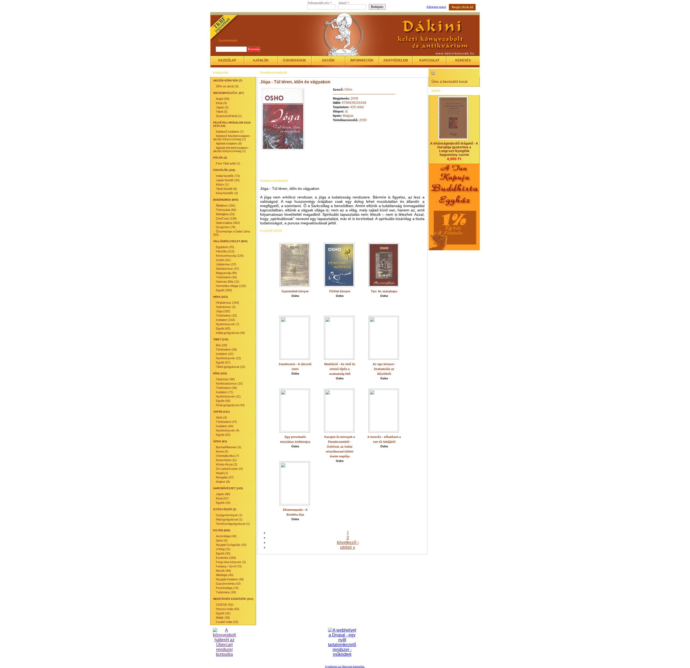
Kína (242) (220, 373)
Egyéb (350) (224, 290)
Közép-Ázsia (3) (226, 464)
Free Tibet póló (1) (228, 163)
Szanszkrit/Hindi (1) (229, 116)
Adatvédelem (395, 60)
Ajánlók (261, 60)
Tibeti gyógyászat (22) (230, 366)
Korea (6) (222, 451)
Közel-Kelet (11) (226, 460)
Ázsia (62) (220, 441)
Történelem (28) (226, 349)
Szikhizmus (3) (226, 307)
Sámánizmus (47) (227, 268)
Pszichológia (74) (227, 588)
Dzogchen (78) (226, 227)
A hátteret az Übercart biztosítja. (345, 666)
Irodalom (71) (224, 392)
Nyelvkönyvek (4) (227, 430)
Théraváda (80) (226, 209)
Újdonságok (294, 60)
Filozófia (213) (225, 251)
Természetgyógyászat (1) (233, 523)
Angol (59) (222, 98)
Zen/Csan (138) (226, 218)
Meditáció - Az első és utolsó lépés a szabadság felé (339, 368)
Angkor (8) (223, 481)
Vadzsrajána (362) (228, 222)
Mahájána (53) (225, 214)
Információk (362, 60)
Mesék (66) (223, 570)
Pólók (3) (220, 157)
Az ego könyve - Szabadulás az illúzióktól (384, 368)
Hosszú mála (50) (227, 609)
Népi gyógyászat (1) (229, 519)
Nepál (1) (222, 473)
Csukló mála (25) (227, 622)
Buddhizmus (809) (225, 199)
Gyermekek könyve (295, 291)
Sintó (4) (221, 417)
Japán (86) (223, 494)
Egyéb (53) (223, 434)
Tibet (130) (220, 339)
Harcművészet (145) (228, 488)
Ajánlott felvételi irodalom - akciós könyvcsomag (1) (231, 149)
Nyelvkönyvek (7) (227, 324)
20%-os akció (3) (227, 86)
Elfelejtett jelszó (436, 6)
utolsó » (347, 547)
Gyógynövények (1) (229, 515)
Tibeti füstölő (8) (226, 188)
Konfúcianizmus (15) (229, 383)
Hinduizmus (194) (227, 302)
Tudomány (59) (226, 592)
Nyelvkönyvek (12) (228, 358)
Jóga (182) (223, 311)
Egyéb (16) (223, 502)
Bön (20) (221, 345)
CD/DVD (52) (224, 604)
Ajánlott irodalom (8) (229, 143)
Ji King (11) (223, 549)
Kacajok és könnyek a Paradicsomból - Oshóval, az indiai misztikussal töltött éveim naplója (339, 446)
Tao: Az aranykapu (384, 291)
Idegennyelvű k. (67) (228, 92)
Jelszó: (344, 2)
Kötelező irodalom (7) (230, 131)
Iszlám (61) (223, 260)
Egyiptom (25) (225, 247)
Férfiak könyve (339, 291)
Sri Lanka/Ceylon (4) (229, 468)
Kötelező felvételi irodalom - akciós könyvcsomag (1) (232, 137)
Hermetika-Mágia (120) (231, 285)
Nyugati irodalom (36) (230, 579)
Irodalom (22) (224, 353)
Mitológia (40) (224, 575)
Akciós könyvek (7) (227, 80)
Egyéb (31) (223, 613)
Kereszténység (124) (230, 255)
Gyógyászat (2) (224, 509)
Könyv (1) (222, 184)
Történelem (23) (226, 315)
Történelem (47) (226, 421)
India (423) (220, 296)
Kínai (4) (221, 103)
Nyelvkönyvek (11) (228, 396)
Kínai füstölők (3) (227, 193)
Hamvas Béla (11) (227, 281)
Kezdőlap (227, 60)
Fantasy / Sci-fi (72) (229, 566)
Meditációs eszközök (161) (233, 598)
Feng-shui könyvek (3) (231, 562)
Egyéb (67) (223, 362)
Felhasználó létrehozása (462, 7)
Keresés (463, 60)
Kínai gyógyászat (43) (230, 405)
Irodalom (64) (224, 426)
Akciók (328, 60)
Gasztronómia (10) (228, 583)
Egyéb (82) (223, 328)
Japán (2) (222, 107)
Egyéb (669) (221, 530)
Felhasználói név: (320, 2)
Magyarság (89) (226, 273)
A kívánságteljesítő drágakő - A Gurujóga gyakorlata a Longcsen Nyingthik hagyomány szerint (454, 149)
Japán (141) (221, 411)
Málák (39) (223, 617)
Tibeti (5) (221, 111)
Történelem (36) (226, 277)
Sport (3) (221, 540)
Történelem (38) (226, 387)
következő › (348, 542)
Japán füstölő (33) (228, 180)
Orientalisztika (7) (227, 455)
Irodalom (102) (225, 319)
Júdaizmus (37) (226, 264)
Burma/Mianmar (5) (228, 447)
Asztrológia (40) (226, 536)
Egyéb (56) (223, 400)
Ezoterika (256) (226, 557)
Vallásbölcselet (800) (230, 241)
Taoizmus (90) (225, 379)
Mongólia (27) (225, 477)
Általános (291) (226, 205)
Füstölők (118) (224, 170)
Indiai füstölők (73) (228, 175)
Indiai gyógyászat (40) (230, 332)
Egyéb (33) (223, 553)
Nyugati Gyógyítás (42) (231, 544)
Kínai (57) (222, 498)
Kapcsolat (429, 60)
